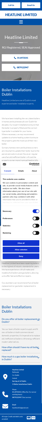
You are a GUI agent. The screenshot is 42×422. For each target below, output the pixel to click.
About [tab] (34, 171)
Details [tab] (21, 171)
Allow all (21, 243)
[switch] (36, 218)
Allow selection (21, 250)
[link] (38, 320)
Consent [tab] (7, 171)
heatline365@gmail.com (20, 408)
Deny (21, 256)
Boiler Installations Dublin (23, 384)
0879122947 (17, 397)
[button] (11, 5)
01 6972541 (16, 392)
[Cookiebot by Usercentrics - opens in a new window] (29, 164)
